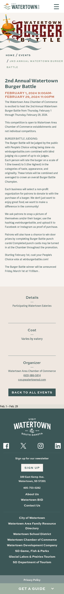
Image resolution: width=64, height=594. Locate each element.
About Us (32, 494)
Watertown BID (32, 499)
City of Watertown (32, 518)
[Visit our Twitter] (23, 445)
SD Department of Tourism (32, 562)
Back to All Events (32, 392)
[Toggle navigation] (56, 6)
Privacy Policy (32, 579)
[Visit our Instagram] (40, 445)
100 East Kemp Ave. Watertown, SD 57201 (32, 479)
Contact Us (32, 505)
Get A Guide (32, 588)
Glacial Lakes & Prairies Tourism (32, 556)
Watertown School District (32, 534)
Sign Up (32, 468)
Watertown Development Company (32, 545)
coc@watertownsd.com (32, 379)
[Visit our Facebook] (6, 445)
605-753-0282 (32, 487)
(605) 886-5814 (32, 375)
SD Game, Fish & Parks (32, 551)
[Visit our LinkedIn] (58, 445)
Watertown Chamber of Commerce (32, 539)
